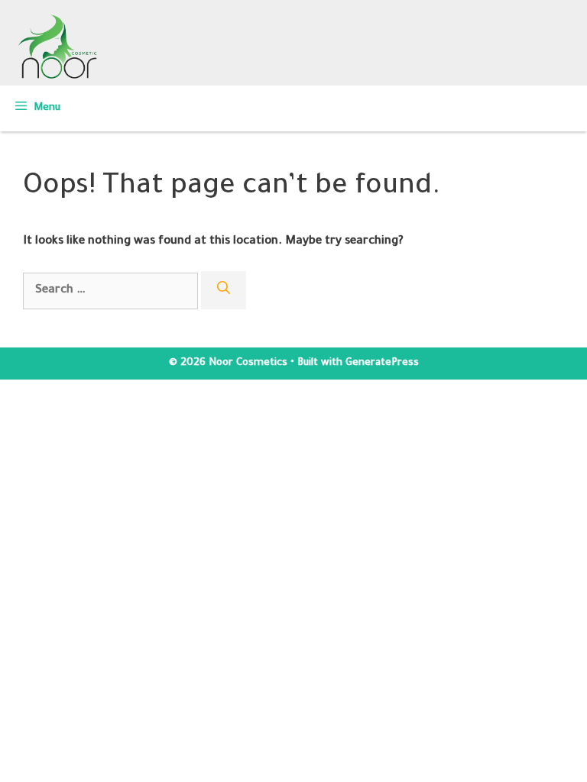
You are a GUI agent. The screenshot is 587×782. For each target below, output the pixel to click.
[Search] (223, 290)
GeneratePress (382, 363)
